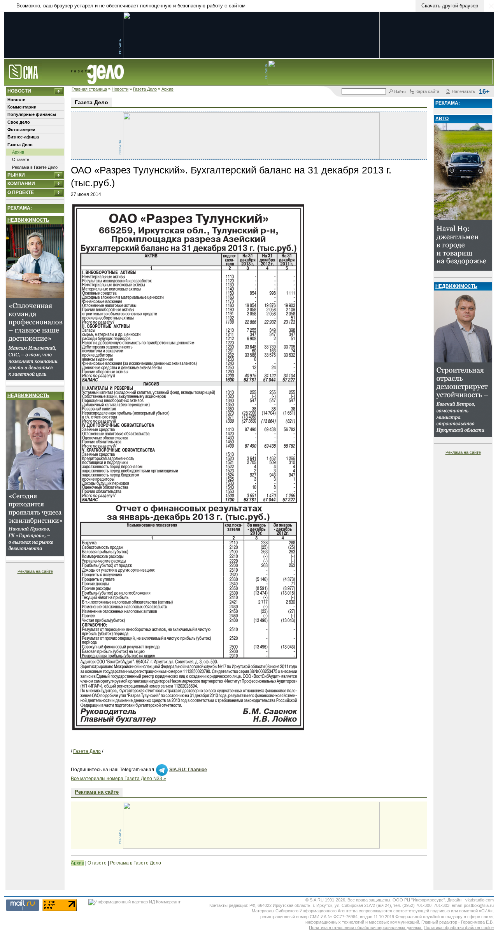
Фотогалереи (21, 129)
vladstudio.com (479, 900)
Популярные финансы (31, 114)
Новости (120, 89)
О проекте (20, 192)
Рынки (16, 175)
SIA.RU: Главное (188, 769)
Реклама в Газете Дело (35, 167)
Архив (167, 89)
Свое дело (18, 122)
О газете (20, 159)
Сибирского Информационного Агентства (316, 910)
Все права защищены (368, 900)
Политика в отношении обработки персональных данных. (366, 927)
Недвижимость (28, 220)
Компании (21, 183)
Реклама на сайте (35, 571)
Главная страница (89, 89)
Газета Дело (145, 89)
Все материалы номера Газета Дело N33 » (118, 778)
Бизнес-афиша (23, 137)
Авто (442, 118)
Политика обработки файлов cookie (459, 927)
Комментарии (22, 107)
